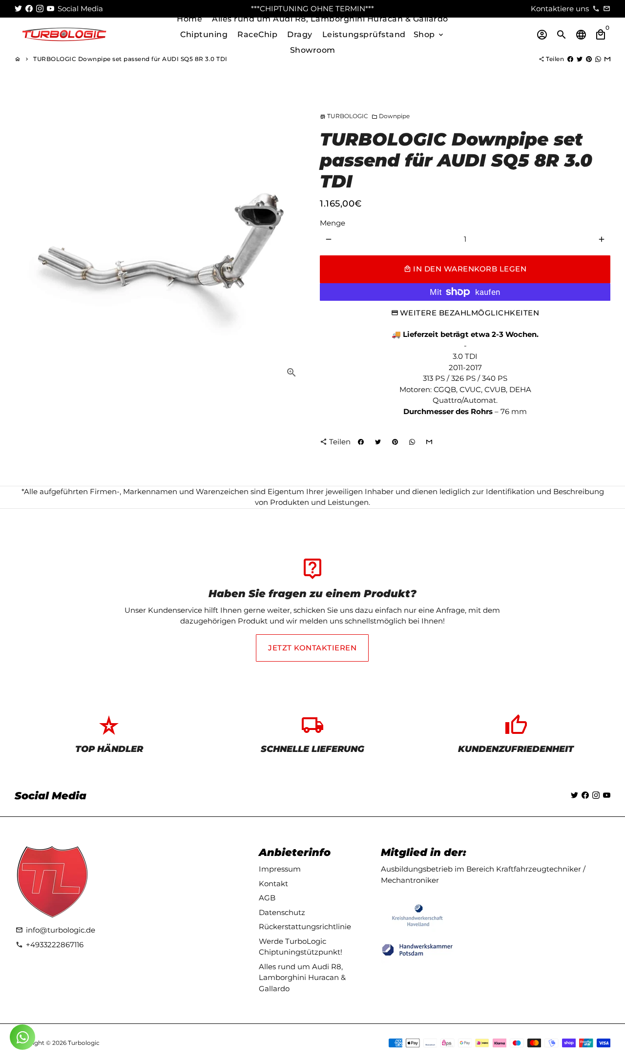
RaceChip (257, 34)
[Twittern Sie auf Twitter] (580, 58)
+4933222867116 (49, 944)
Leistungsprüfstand (364, 34)
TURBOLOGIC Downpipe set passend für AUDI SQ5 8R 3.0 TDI (130, 58)
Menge (332, 223)
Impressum (280, 869)
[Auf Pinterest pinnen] (589, 58)
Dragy (299, 34)
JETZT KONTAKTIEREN (312, 647)
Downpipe (391, 116)
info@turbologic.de (55, 930)
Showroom (312, 50)
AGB (267, 897)
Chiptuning (204, 34)
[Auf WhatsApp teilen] (598, 58)
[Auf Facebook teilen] (570, 58)
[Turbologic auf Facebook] (29, 8)
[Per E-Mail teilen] (607, 58)
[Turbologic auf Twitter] (18, 8)
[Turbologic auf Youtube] (50, 8)
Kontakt (273, 883)
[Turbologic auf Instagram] (39, 8)
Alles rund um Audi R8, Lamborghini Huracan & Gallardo (330, 18)
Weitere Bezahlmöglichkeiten (470, 312)
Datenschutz (282, 912)
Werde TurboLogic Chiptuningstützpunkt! (300, 947)
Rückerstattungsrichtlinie (305, 926)
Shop (429, 34)
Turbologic (84, 1042)
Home (189, 18)
